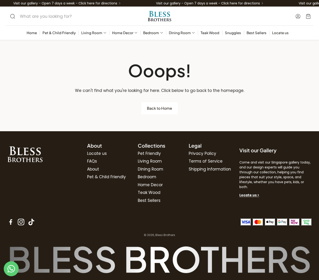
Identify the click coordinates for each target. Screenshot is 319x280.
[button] (53, 16)
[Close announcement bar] (314, 3)
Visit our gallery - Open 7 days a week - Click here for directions (65, 3)
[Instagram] (21, 222)
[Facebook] (10, 222)
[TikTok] (31, 222)
